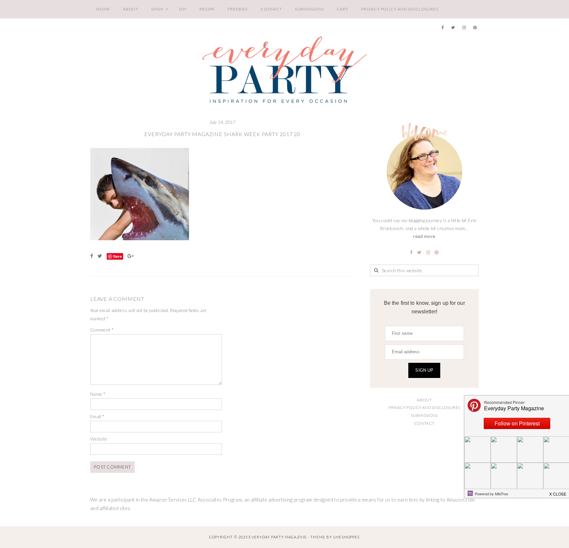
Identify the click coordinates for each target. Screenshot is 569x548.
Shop (157, 9)
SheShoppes (346, 537)
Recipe (207, 9)
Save (117, 256)
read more (424, 236)
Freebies (237, 9)
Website (99, 439)
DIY (183, 9)
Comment (102, 329)
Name (97, 394)
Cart (342, 9)
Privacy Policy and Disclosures (399, 9)
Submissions (309, 9)
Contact (271, 9)
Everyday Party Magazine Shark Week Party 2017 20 (222, 134)
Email (97, 416)
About (131, 9)
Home (103, 9)
